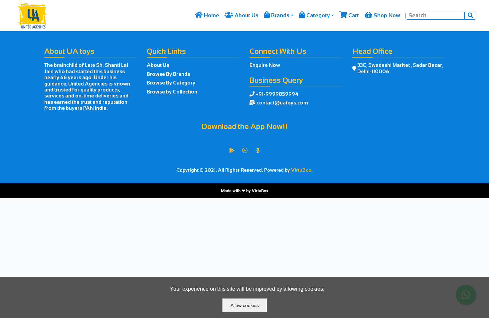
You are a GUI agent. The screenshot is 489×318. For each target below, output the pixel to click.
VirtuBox (260, 190)
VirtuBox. (302, 170)
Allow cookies (245, 305)
